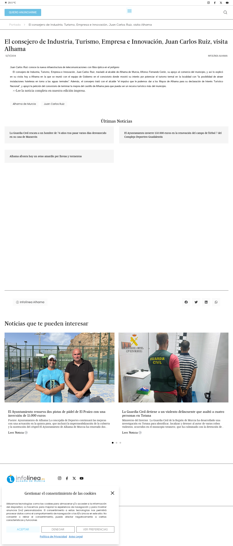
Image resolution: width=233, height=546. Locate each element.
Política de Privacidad (53, 536)
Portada (15, 25)
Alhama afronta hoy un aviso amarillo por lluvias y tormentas (46, 156)
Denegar (58, 529)
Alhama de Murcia (24, 104)
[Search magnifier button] (225, 12)
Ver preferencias (95, 529)
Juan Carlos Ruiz (54, 104)
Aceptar (23, 529)
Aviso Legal (76, 536)
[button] (112, 493)
